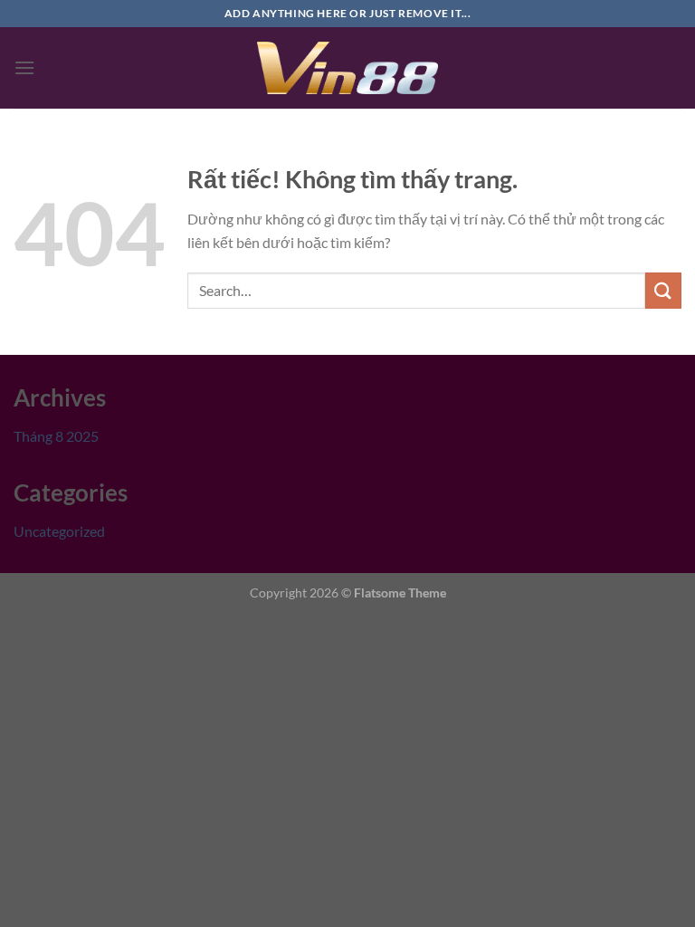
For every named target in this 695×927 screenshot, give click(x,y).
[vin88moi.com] (347, 68)
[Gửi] (663, 290)
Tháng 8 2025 (56, 435)
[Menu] (24, 67)
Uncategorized (59, 531)
